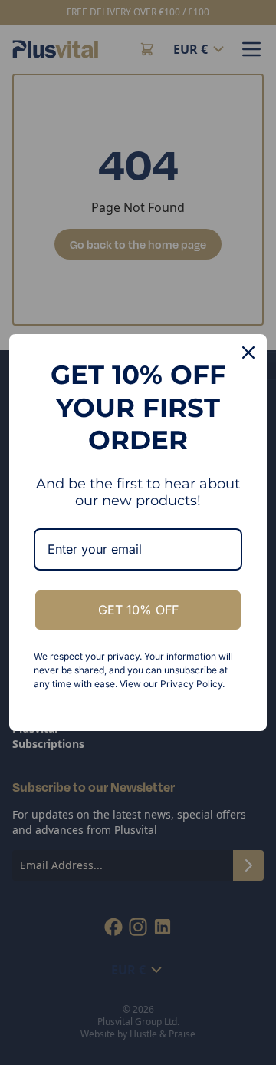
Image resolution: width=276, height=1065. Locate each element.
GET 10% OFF (138, 609)
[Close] (248, 352)
